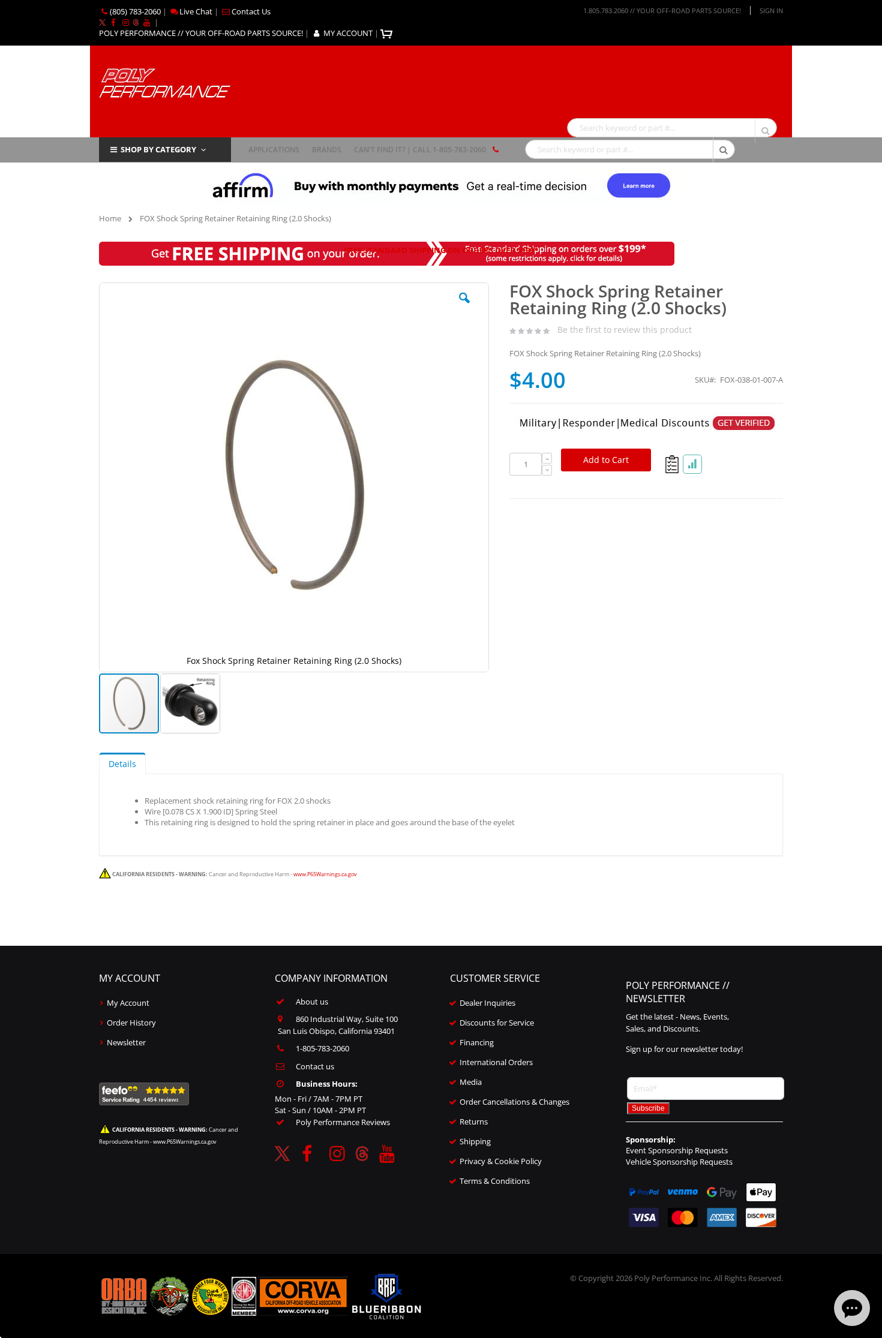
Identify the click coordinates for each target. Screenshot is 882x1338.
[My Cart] (387, 33)
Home (110, 218)
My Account (128, 1002)
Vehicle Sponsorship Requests (679, 1161)
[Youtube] (146, 22)
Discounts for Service (497, 1022)
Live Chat (195, 11)
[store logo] (164, 82)
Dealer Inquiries (487, 1002)
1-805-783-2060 (322, 1048)
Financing (477, 1042)
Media (471, 1082)
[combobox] (672, 127)
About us (312, 1001)
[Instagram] (125, 22)
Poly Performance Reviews (343, 1122)
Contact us (315, 1066)
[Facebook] (112, 22)
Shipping (475, 1141)
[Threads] (136, 22)
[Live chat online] (852, 1308)
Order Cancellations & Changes (514, 1101)
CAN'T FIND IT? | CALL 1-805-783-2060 (420, 150)
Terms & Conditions (495, 1180)
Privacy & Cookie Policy (501, 1161)
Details (122, 763)
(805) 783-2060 (135, 11)
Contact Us (251, 11)
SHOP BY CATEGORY (158, 149)
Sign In (771, 10)
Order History (131, 1022)
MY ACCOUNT (348, 33)
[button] (464, 307)
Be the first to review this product (624, 329)
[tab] (122, 763)
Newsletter (126, 1042)
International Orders (496, 1062)
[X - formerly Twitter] (102, 22)
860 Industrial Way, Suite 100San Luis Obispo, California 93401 (338, 1025)
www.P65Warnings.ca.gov (325, 874)
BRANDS (326, 150)
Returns (474, 1121)
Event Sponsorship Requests (677, 1150)
